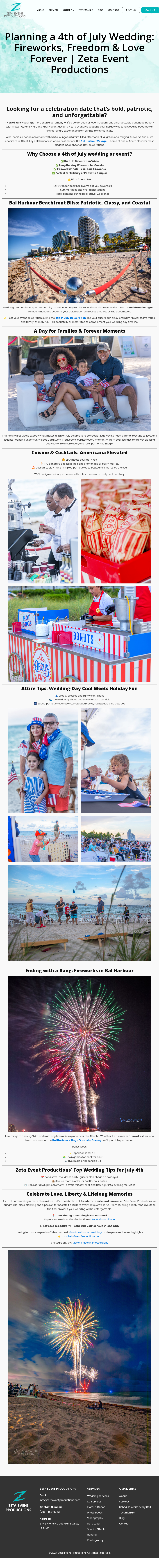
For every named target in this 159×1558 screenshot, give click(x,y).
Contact (113, 10)
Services (54, 10)
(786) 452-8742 (50, 1512)
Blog (101, 10)
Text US (131, 10)
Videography (95, 1518)
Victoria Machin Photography (90, 1242)
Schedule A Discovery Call (135, 1507)
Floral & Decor (96, 1507)
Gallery (67, 10)
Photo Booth (94, 1512)
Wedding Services (98, 1496)
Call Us (150, 10)
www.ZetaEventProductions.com (81, 1236)
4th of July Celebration (70, 318)
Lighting (92, 1534)
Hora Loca (93, 1523)
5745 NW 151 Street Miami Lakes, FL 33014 (59, 1525)
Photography (95, 1540)
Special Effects (96, 1529)
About (40, 10)
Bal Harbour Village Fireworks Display (77, 1140)
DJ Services (94, 1501)
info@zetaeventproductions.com (60, 1500)
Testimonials (85, 10)
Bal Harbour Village (94, 141)
